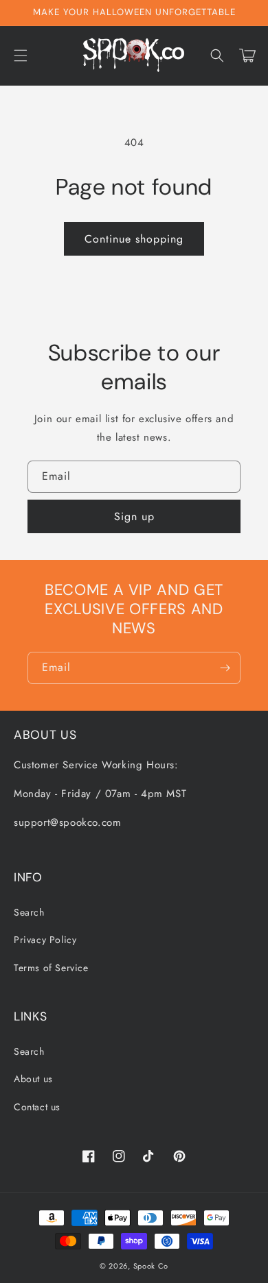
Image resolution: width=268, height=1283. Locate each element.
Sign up (134, 516)
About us (33, 1079)
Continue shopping (134, 239)
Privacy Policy (45, 939)
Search (29, 912)
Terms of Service (51, 968)
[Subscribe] (225, 668)
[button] (20, 55)
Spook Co (151, 1265)
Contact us (37, 1107)
